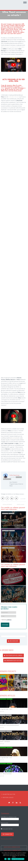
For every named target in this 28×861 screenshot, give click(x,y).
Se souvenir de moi (7, 829)
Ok (5, 859)
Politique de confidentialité (18, 859)
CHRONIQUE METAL (5, 547)
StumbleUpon (16, 498)
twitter (9, 802)
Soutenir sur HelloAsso (14, 655)
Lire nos (6, 619)
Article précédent (7, 504)
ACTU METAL (19, 477)
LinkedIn (12, 498)
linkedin (17, 802)
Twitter (2, 498)
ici (22, 54)
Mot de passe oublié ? (7, 839)
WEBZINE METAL (7, 479)
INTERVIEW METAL (5, 513)
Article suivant (20, 504)
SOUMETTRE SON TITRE (9, 794)
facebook (13, 802)
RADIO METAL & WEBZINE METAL (12, 850)
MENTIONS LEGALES (8, 797)
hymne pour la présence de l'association (14, 47)
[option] (13, 537)
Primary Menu (25, 2)
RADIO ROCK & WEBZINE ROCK (12, 847)
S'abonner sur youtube (14, 660)
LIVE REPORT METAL (5, 530)
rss (20, 802)
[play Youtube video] (13, 65)
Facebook (7, 498)
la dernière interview (13, 97)
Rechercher (14, 641)
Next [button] (26, 683)
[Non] (26, 856)
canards (22, 399)
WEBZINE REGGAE (9, 699)
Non (9, 859)
